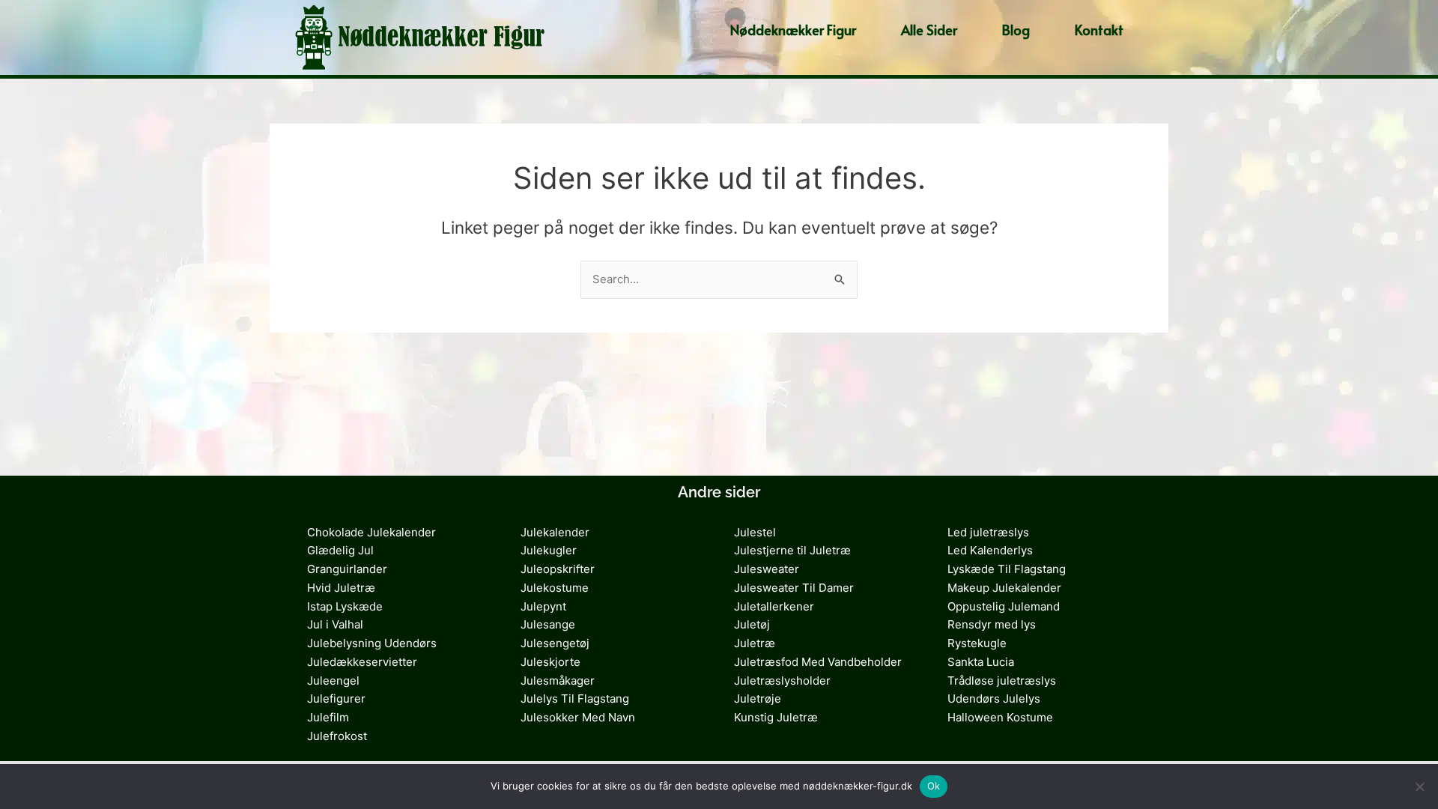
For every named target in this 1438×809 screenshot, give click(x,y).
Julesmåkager (558, 680)
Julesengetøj (555, 643)
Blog (1016, 29)
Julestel (755, 532)
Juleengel (333, 680)
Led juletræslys (988, 532)
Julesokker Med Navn (578, 717)
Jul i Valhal (335, 624)
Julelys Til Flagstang (575, 698)
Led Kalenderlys (990, 550)
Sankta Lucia (980, 662)
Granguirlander (347, 569)
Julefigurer (336, 698)
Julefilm (328, 717)
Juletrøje (757, 698)
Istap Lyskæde (345, 606)
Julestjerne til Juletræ (792, 550)
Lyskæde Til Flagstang (1006, 569)
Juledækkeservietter (362, 662)
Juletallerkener (774, 606)
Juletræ (754, 643)
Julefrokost (337, 736)
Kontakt (1099, 29)
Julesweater (766, 569)
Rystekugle (977, 643)
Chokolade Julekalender (371, 532)
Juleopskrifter (558, 569)
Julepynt (543, 606)
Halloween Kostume (1000, 717)
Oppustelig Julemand (1003, 606)
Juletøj (752, 624)
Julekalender (555, 532)
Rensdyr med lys (991, 624)
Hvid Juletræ (341, 588)
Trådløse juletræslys (1001, 680)
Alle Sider (929, 29)
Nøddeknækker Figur (793, 29)
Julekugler (549, 550)
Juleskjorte (550, 662)
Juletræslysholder (782, 680)
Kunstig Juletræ (776, 717)
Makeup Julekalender (1004, 588)
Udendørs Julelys (993, 698)
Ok (934, 786)
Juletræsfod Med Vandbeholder (818, 662)
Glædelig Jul (340, 550)
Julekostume (555, 588)
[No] (1419, 786)
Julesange (548, 624)
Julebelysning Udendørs (372, 643)
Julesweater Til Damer (794, 588)
